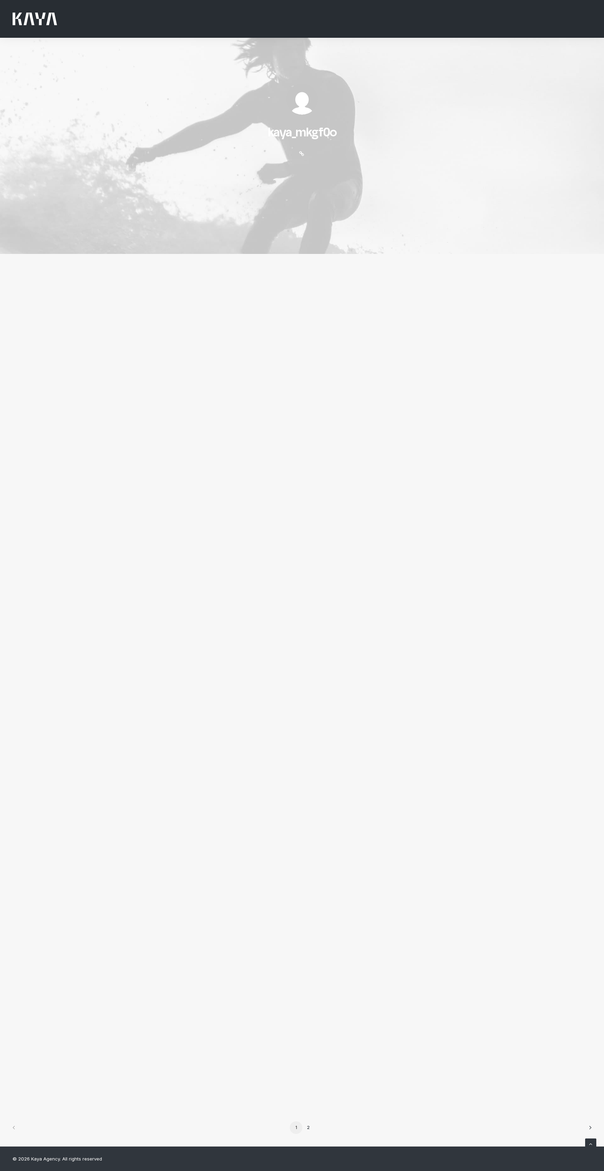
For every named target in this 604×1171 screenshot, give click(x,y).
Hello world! (127, 310)
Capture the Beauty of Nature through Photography (204, 624)
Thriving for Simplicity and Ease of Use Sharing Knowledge (214, 868)
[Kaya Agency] (35, 19)
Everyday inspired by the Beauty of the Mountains (200, 461)
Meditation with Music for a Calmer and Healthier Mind (208, 950)
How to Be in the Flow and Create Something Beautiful (207, 705)
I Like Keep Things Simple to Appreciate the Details (202, 787)
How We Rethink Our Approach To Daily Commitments (209, 1031)
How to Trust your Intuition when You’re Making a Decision (216, 379)
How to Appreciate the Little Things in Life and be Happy (212, 542)
